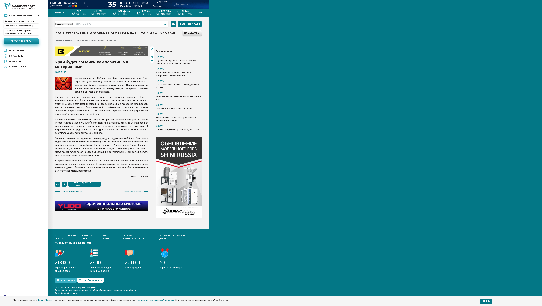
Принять (486, 301)
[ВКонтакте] (152, 53)
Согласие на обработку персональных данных (176, 237)
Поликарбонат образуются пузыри (20, 26)
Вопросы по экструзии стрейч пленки (21, 21)
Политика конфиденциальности (134, 237)
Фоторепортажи (167, 33)
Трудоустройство (148, 33)
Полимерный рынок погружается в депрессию (177, 129)
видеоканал (194, 33)
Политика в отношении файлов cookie (73, 243)
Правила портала (106, 237)
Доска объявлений (99, 33)
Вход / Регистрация (190, 24)
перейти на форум (92, 280)
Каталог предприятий (77, 33)
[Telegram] (152, 56)
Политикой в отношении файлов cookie (155, 300)
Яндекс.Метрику (45, 300)
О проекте (59, 237)
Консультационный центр (124, 33)
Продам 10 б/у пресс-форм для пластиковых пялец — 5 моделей (19, 31)
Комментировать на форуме (83, 184)
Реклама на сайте (87, 237)
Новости (59, 33)
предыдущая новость (72, 191)
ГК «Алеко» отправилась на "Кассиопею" (175, 108)
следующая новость (132, 191)
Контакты (72, 236)
